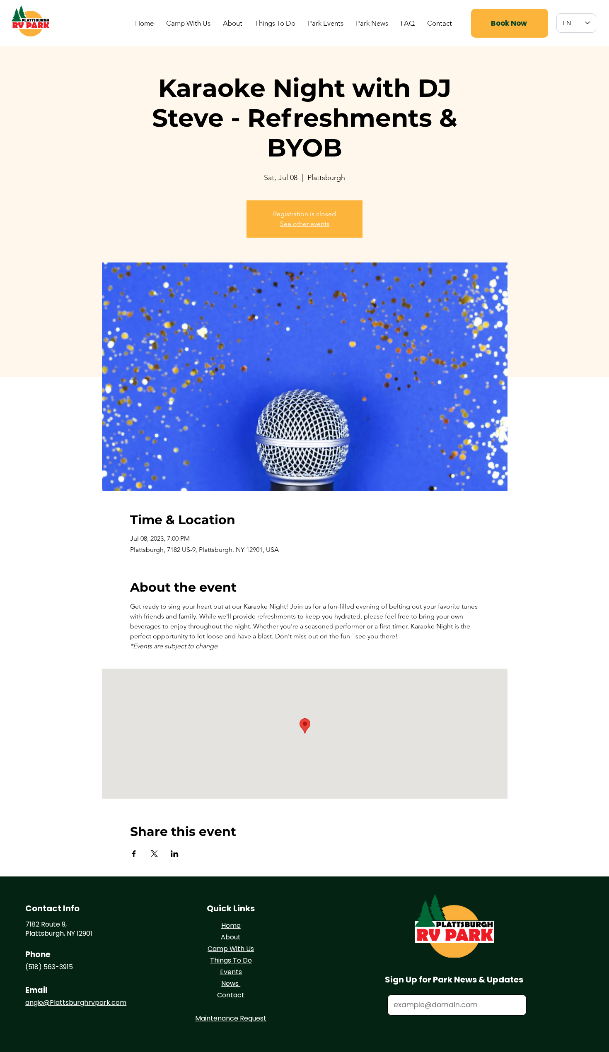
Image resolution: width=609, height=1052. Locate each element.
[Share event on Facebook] (134, 853)
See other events (304, 224)
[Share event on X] (154, 853)
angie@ (37, 1002)
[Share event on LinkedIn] (175, 853)
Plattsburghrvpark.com (88, 1002)
